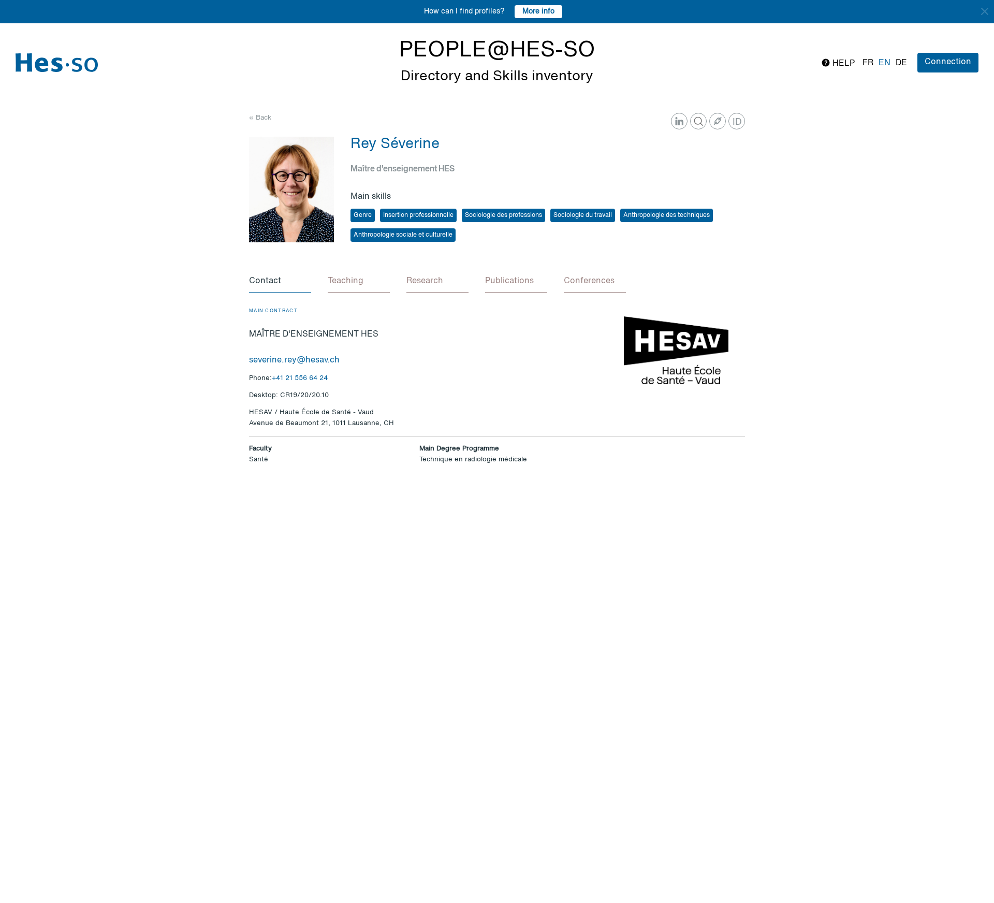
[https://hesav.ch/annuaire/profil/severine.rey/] (717, 121)
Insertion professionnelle (418, 215)
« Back (260, 117)
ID (737, 122)
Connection (948, 62)
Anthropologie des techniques (666, 215)
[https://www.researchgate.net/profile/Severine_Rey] (698, 121)
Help (842, 64)
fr (868, 63)
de (901, 63)
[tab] (280, 281)
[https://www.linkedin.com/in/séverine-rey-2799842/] (679, 121)
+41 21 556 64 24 (300, 378)
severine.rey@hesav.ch (294, 360)
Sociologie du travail (582, 215)
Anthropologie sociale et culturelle (403, 235)
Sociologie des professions (503, 215)
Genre (363, 215)
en (884, 63)
